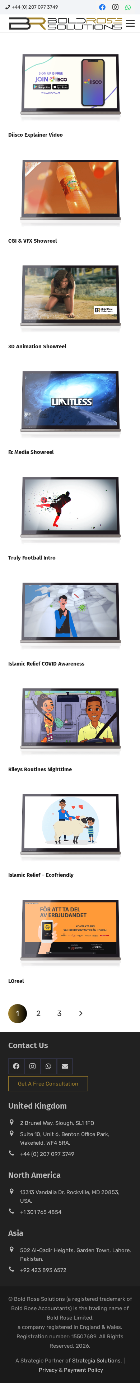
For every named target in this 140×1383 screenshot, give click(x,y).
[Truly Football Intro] (70, 468)
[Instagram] (115, 7)
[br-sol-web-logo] (65, 23)
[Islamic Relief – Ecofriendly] (70, 785)
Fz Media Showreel (30, 452)
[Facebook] (102, 7)
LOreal (16, 981)
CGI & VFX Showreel (32, 241)
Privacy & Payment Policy (71, 1370)
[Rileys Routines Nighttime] (70, 679)
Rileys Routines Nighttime (40, 769)
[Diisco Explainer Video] (70, 45)
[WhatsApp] (128, 7)
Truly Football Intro (32, 557)
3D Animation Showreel (37, 346)
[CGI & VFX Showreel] (70, 151)
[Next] (80, 1013)
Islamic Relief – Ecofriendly (41, 875)
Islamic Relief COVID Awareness (46, 663)
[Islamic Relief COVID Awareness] (70, 574)
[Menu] (130, 23)
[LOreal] (70, 891)
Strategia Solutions (96, 1360)
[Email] (65, 1066)
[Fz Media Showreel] (70, 362)
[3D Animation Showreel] (70, 256)
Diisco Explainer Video (35, 135)
